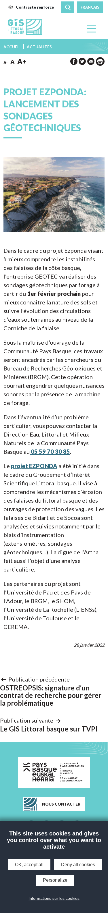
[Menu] (91, 28)
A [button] (12, 61)
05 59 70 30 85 (50, 451)
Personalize (55, 880)
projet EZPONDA (34, 465)
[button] (31, 7)
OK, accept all (29, 864)
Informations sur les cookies (54, 898)
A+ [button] (21, 61)
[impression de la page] (100, 61)
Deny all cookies (78, 864)
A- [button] (5, 62)
